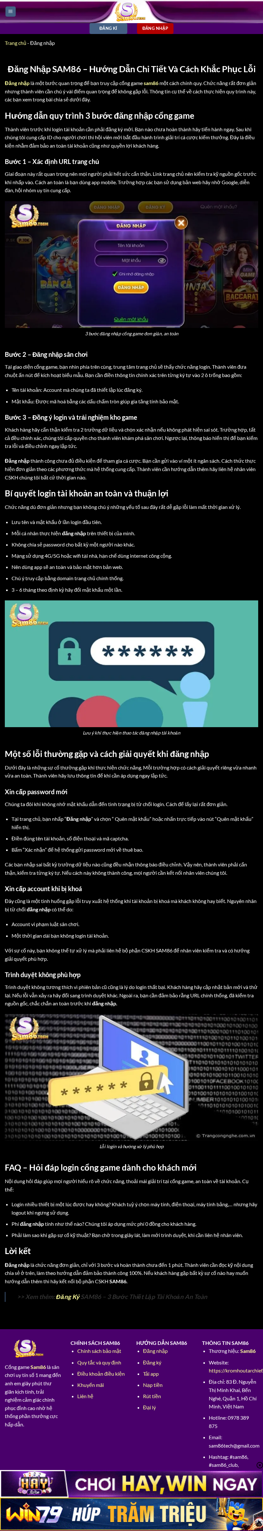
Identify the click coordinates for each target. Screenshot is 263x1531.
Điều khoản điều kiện (101, 1374)
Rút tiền (152, 1396)
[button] (10, 11)
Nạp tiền (153, 1385)
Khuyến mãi (90, 1385)
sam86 (151, 83)
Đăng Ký (67, 1296)
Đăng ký (152, 1362)
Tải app (151, 1374)
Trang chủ (15, 43)
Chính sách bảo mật (99, 1351)
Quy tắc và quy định (99, 1362)
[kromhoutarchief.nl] (132, 11)
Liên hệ (85, 1396)
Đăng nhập (155, 1351)
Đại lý (149, 1407)
